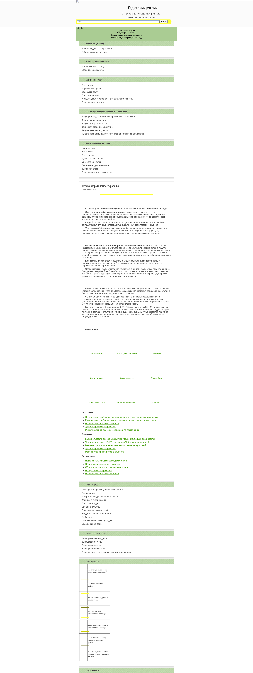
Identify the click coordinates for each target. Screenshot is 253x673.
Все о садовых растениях (126, 353)
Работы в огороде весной (94, 52)
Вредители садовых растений (96, 514)
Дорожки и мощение (91, 88)
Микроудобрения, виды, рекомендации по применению (112, 430)
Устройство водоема (97, 402)
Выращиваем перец (91, 545)
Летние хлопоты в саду (93, 66)
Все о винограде (90, 503)
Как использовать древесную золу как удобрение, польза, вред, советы (120, 439)
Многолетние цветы (91, 162)
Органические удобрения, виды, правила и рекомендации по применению (121, 417)
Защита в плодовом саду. (94, 120)
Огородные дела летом (93, 70)
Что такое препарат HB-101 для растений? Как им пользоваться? (117, 442)
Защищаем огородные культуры (97, 127)
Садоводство (88, 493)
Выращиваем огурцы (92, 542)
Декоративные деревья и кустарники (126, 35)
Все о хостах (88, 155)
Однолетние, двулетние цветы (96, 165)
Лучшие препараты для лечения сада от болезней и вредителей (113, 134)
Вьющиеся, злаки (90, 169)
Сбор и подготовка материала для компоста (106, 467)
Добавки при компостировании (100, 427)
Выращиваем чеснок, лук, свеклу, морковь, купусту (106, 552)
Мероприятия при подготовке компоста (104, 452)
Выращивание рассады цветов (97, 172)
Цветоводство (88, 148)
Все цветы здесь (97, 378)
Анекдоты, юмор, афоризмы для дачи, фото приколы (107, 99)
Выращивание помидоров (94, 538)
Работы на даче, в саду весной (97, 49)
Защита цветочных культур (95, 130)
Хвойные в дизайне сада (94, 500)
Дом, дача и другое (126, 30)
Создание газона (126, 378)
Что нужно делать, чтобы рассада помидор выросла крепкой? (98, 654)
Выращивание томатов (93, 102)
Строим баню (156, 378)
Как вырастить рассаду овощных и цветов (102, 490)
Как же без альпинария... (127, 402)
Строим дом (156, 353)
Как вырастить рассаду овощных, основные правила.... (96, 640)
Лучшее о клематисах (92, 158)
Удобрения (87, 517)
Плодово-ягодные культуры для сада (126, 38)
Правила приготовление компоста (102, 423)
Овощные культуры (91, 507)
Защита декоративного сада (95, 123)
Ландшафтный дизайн (126, 33)
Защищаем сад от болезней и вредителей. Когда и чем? (109, 117)
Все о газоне (88, 85)
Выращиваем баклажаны (94, 549)
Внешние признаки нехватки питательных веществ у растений (115, 445)
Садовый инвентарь (91, 524)
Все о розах (87, 152)
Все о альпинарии (90, 95)
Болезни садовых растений (95, 510)
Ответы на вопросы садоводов (97, 520)
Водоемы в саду (90, 92)
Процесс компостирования (98, 470)
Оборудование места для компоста (102, 464)
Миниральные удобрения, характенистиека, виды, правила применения (120, 420)
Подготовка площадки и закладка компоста (106, 461)
